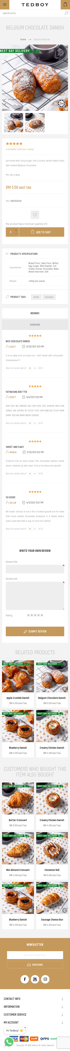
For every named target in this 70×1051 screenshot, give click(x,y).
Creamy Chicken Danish (52, 747)
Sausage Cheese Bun (52, 919)
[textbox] (31, 13)
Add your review (26, 149)
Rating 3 (35, 615)
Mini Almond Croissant (18, 870)
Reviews (35, 313)
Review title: (12, 561)
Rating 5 (41, 615)
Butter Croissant (18, 820)
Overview (35, 324)
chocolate (49, 297)
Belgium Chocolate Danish (52, 698)
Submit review (37, 631)
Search (66, 13)
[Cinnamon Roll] (52, 848)
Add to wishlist (35, 215)
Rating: (9, 615)
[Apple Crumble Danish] (18, 676)
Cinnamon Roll (52, 870)
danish (36, 297)
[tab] (35, 313)
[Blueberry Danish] (18, 726)
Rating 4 (38, 615)
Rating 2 (31, 615)
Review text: (11, 578)
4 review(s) (11, 149)
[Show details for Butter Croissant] (18, 799)
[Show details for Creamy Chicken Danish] (52, 726)
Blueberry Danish (18, 747)
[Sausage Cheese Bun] (52, 898)
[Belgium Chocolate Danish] (13, 122)
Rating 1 (28, 615)
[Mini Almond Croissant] (18, 848)
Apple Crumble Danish (18, 698)
